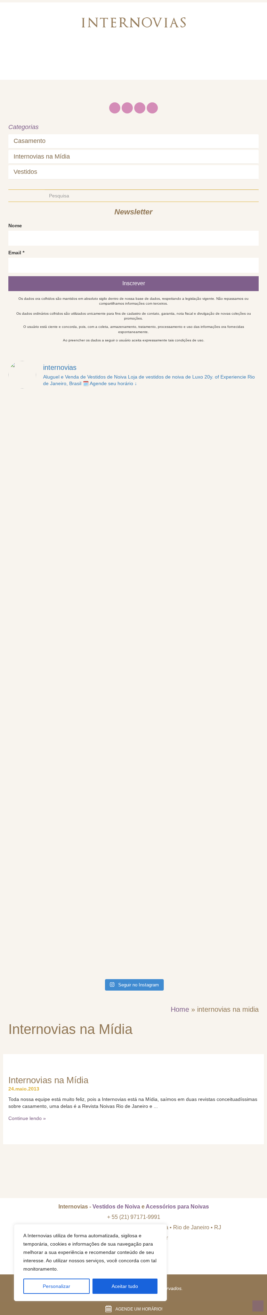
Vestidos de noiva (119, 53)
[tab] (133, 141)
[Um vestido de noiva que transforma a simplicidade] (70, 721)
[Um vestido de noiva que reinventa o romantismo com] (197, 649)
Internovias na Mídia (42, 156)
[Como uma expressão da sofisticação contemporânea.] (197, 866)
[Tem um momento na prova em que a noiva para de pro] (70, 431)
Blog (205, 53)
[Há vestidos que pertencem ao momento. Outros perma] (197, 503)
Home (23, 53)
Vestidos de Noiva (116, 1207)
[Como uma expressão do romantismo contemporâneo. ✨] (197, 938)
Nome (15, 225)
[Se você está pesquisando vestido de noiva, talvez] (70, 503)
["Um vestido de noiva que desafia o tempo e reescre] (70, 576)
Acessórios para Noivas (177, 1207)
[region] (90, 1262)
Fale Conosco (34, 70)
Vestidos (25, 172)
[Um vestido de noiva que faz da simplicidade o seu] (70, 649)
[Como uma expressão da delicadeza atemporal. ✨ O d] (70, 938)
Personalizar (56, 1286)
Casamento (30, 141)
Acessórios (171, 53)
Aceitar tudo (125, 1286)
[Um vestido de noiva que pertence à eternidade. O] (197, 576)
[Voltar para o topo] (258, 1306)
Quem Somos (63, 53)
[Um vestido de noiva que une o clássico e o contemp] (70, 866)
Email (16, 252)
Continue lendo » (27, 1118)
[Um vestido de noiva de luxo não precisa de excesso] (197, 431)
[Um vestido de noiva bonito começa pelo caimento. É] (197, 793)
